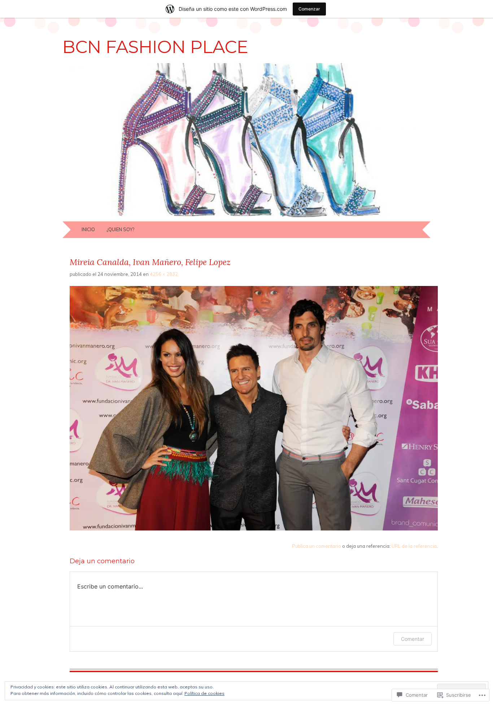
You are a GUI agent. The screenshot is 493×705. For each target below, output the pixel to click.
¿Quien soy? (120, 229)
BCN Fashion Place (155, 46)
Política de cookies (204, 693)
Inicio (88, 229)
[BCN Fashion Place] (246, 217)
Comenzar (309, 9)
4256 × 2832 (164, 274)
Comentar (412, 639)
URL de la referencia (414, 546)
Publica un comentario (316, 546)
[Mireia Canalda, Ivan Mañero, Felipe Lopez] (254, 529)
